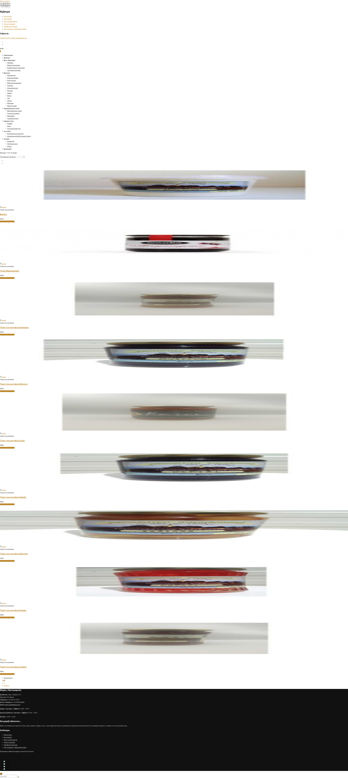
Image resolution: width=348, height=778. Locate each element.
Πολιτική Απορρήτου (10, 21)
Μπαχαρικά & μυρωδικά (14, 83)
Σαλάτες (9, 93)
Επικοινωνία (8, 16)
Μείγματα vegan (12, 106)
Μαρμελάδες (11, 116)
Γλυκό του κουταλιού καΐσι (12, 441)
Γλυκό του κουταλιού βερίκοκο (14, 327)
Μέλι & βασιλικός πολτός (14, 111)
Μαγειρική (7, 73)
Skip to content (5, 1)
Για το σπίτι (7, 131)
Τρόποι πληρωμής (9, 24)
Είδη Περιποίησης (12, 144)
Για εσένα (6, 139)
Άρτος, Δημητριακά (9, 60)
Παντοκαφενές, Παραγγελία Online (15, 29)
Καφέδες (9, 123)
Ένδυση (9, 146)
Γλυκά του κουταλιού (13, 113)
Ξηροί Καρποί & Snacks (14, 70)
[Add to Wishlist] (3, 207)
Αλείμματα (10, 103)
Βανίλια (3, 214)
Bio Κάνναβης (8, 149)
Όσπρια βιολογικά (12, 88)
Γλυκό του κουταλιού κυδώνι (13, 667)
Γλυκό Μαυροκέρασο (9, 271)
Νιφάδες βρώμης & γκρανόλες (16, 68)
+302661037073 (5, 38)
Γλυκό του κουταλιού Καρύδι (13, 497)
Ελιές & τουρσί (11, 80)
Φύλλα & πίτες (11, 75)
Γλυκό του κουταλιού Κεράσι (13, 610)
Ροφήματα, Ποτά (9, 121)
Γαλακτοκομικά (8, 55)
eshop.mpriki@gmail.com (19, 38)
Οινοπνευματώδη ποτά (14, 128)
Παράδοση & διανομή (10, 26)
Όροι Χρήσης (8, 19)
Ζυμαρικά (10, 85)
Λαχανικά (10, 90)
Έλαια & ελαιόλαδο (12, 78)
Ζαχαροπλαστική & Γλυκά (11, 108)
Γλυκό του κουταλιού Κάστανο (14, 554)
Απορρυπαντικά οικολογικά (15, 134)
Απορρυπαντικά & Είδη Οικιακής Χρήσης (19, 136)
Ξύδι (8, 98)
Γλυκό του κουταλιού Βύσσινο (14, 384)
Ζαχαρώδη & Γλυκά (12, 118)
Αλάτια (9, 95)
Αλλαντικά (7, 58)
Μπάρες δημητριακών (13, 65)
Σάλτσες (9, 101)
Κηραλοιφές (10, 141)
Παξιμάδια (10, 63)
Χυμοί (9, 126)
